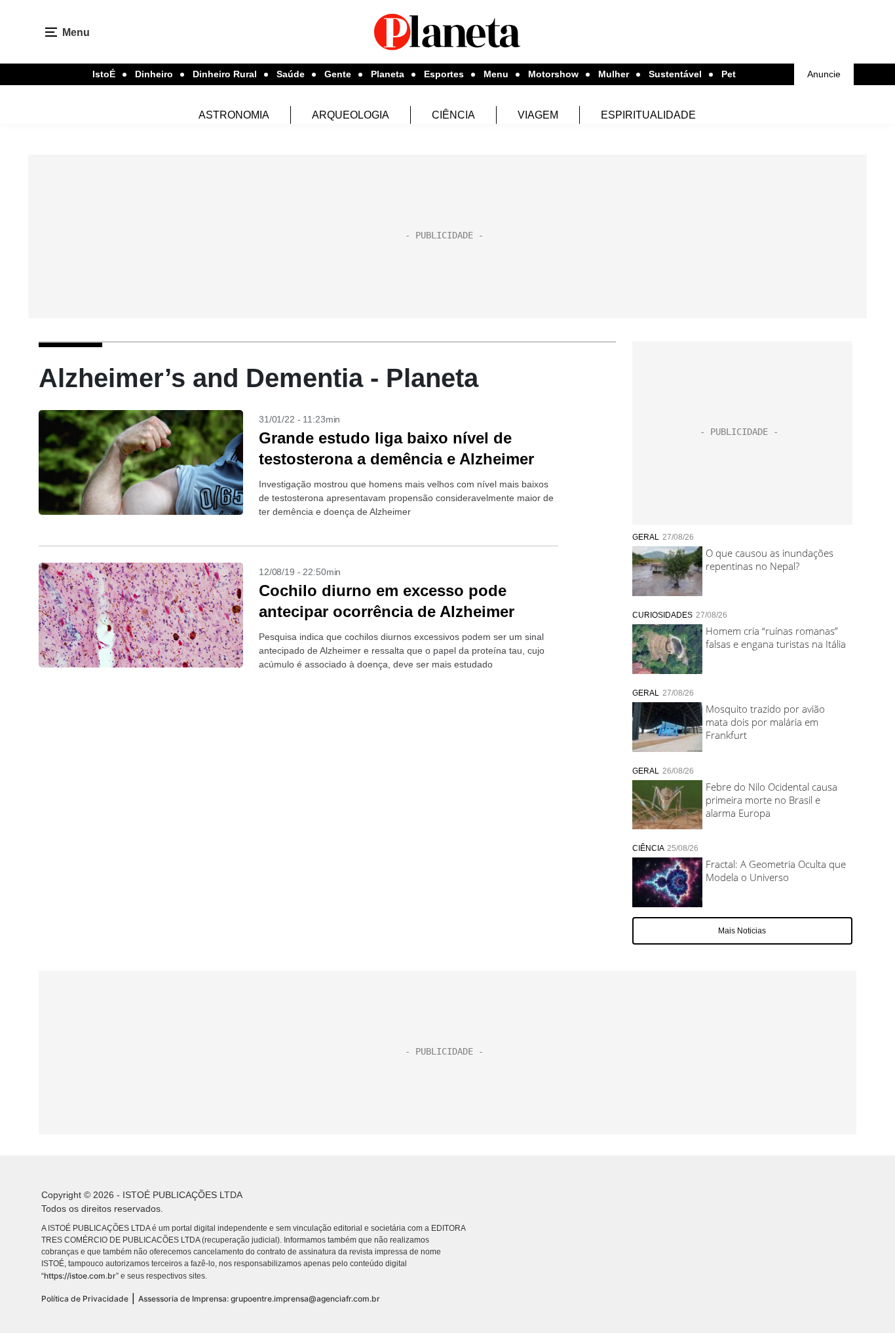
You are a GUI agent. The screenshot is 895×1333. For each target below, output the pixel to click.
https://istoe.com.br (80, 1276)
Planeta (387, 74)
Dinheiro (154, 74)
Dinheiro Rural (225, 74)
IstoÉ (103, 74)
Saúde (290, 74)
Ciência (453, 115)
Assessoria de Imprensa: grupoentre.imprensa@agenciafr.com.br (259, 1299)
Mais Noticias (742, 930)
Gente (337, 74)
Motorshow (553, 74)
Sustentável (675, 74)
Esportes (444, 74)
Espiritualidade (648, 115)
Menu (496, 74)
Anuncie (824, 74)
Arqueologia (350, 115)
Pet (728, 74)
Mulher (613, 74)
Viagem (538, 115)
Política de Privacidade (84, 1299)
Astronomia (234, 115)
